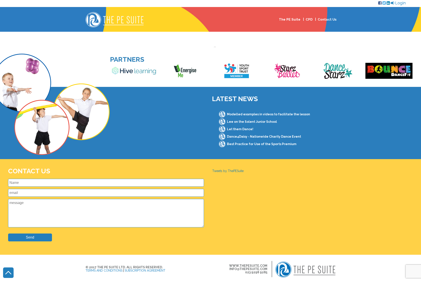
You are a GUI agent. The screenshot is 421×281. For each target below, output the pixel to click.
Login (400, 3)
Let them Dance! (240, 129)
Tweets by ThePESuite (228, 171)
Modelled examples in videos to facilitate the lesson (268, 114)
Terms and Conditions (104, 270)
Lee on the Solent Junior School (252, 121)
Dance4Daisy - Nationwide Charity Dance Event (264, 136)
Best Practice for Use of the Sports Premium (261, 144)
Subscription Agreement (145, 270)
